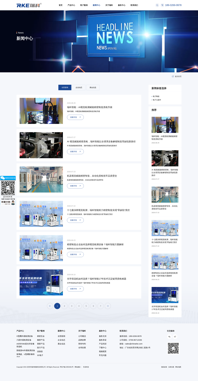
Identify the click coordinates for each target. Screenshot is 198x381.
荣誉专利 (82, 344)
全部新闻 (65, 87)
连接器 (40, 351)
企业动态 (79, 87)
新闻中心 (96, 5)
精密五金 (41, 336)
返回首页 (178, 76)
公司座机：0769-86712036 (131, 340)
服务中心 (121, 5)
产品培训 (102, 344)
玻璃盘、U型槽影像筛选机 (25, 355)
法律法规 (171, 367)
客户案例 (84, 5)
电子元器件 (157, 100)
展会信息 (93, 87)
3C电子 (40, 355)
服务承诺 (102, 340)
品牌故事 (82, 340)
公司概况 (82, 336)
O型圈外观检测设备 (24, 336)
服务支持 (102, 336)
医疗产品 (41, 348)
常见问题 (102, 355)
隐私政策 (164, 367)
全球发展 (82, 348)
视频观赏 (102, 351)
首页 (60, 5)
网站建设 (77, 367)
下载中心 (102, 348)
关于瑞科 (109, 5)
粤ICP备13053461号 (66, 367)
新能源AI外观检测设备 (25, 350)
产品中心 (71, 5)
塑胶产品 (41, 344)
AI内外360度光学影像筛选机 (25, 345)
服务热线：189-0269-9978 (130, 336)
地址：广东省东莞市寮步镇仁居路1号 (135, 348)
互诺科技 (86, 367)
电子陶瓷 (156, 96)
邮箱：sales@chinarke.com (131, 344)
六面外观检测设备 (23, 340)
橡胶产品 (41, 340)
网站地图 (178, 367)
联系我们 (134, 5)
